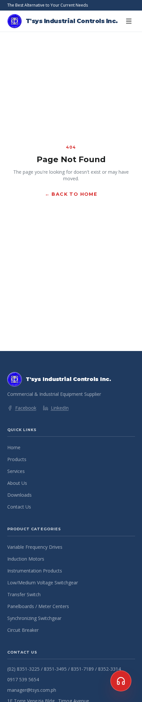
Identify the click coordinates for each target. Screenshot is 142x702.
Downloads (19, 495)
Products (16, 459)
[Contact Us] (120, 680)
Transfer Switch (24, 594)
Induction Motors (25, 559)
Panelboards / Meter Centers (38, 606)
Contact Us (19, 507)
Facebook (25, 408)
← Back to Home (71, 194)
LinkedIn (60, 408)
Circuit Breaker (23, 630)
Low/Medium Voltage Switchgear (42, 582)
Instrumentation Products (34, 571)
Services (16, 471)
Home (13, 447)
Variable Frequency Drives (34, 547)
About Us (17, 483)
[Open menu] (129, 21)
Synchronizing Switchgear (34, 618)
